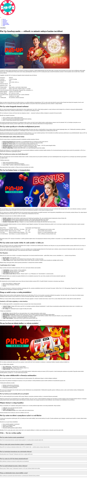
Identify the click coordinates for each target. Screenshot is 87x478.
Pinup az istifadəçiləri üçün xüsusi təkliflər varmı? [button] (14, 473)
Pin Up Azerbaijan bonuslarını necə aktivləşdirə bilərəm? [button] (16, 451)
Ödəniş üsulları (6, 24)
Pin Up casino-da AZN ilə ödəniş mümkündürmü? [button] (14, 458)
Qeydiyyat (5, 20)
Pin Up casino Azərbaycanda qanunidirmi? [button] (12, 437)
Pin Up (4, 19)
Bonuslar (5, 21)
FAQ (4, 25)
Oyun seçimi (5, 23)
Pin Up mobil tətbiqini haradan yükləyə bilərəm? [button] (13, 466)
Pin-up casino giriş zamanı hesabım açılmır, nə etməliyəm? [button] (16, 444)
